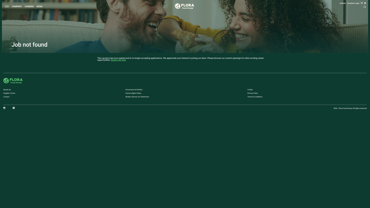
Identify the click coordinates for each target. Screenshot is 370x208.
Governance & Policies (133, 90)
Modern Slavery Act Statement (137, 97)
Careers (29, 6)
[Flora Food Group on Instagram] (4, 108)
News (39, 6)
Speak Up (7, 90)
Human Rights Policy (133, 93)
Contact (343, 3)
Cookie (250, 90)
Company (17, 6)
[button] (7, 6)
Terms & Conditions (254, 97)
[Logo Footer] (13, 79)
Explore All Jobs (118, 60)
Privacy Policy (252, 93)
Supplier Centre (9, 93)
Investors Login (353, 3)
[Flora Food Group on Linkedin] (14, 108)
